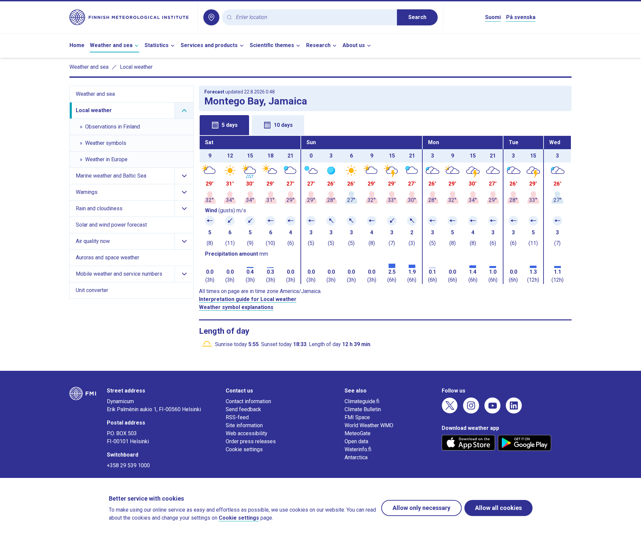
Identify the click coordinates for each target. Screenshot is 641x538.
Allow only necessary (421, 507)
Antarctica (356, 457)
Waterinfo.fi (358, 449)
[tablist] (385, 124)
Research (318, 45)
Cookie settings (244, 449)
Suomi (493, 17)
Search (417, 17)
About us (354, 45)
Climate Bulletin (363, 409)
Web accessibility (246, 433)
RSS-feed (237, 417)
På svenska (521, 17)
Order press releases (251, 441)
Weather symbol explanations (236, 307)
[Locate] (211, 17)
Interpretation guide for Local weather (247, 299)
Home (76, 45)
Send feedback (243, 409)
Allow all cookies (498, 507)
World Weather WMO (369, 425)
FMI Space (357, 417)
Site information (244, 425)
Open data (356, 441)
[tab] (224, 125)
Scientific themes (272, 45)
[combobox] (314, 17)
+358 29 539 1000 (128, 465)
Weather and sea (111, 45)
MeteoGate (358, 433)
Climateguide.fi (362, 401)
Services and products (209, 45)
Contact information (248, 401)
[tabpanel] (385, 210)
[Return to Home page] (130, 17)
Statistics (157, 45)
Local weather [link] (136, 67)
